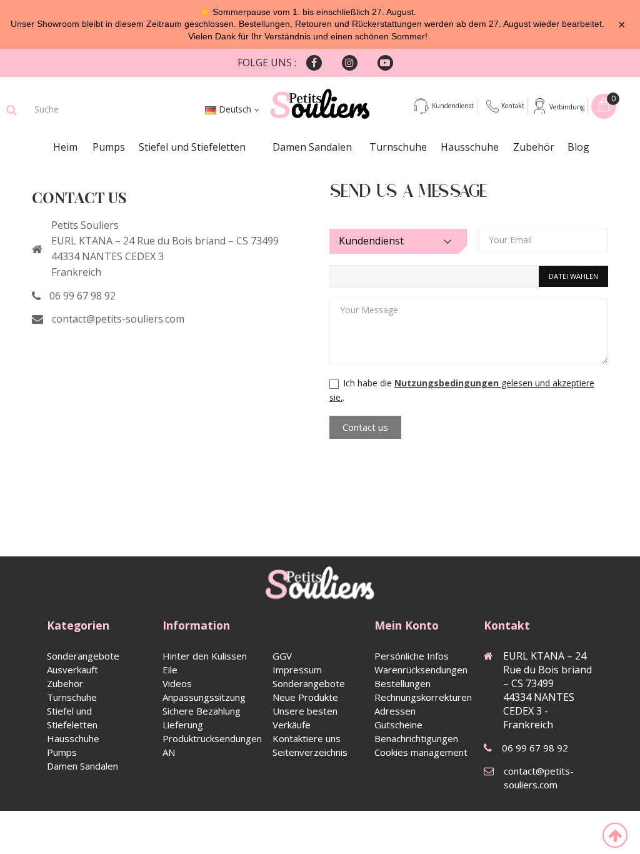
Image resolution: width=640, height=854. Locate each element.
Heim (65, 147)
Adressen (395, 711)
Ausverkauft (72, 669)
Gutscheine (398, 724)
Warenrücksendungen (421, 669)
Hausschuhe (470, 147)
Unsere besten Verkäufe (305, 718)
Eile (170, 669)
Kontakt (512, 105)
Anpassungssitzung (204, 697)
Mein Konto (406, 625)
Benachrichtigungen (416, 738)
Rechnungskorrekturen (423, 697)
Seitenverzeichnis (310, 752)
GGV (282, 656)
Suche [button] (11, 110)
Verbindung (566, 107)
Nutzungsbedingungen (447, 383)
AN (168, 752)
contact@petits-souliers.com (118, 319)
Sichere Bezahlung (201, 711)
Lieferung (182, 724)
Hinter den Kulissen (204, 656)
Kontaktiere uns (306, 738)
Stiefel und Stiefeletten (192, 147)
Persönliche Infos (411, 656)
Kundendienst (453, 105)
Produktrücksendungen (212, 738)
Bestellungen (402, 683)
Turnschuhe (398, 147)
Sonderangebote (83, 656)
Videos (177, 683)
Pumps (108, 147)
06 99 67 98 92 (82, 296)
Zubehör (533, 147)
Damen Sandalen (312, 147)
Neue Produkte (305, 697)
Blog (578, 147)
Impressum (297, 669)
